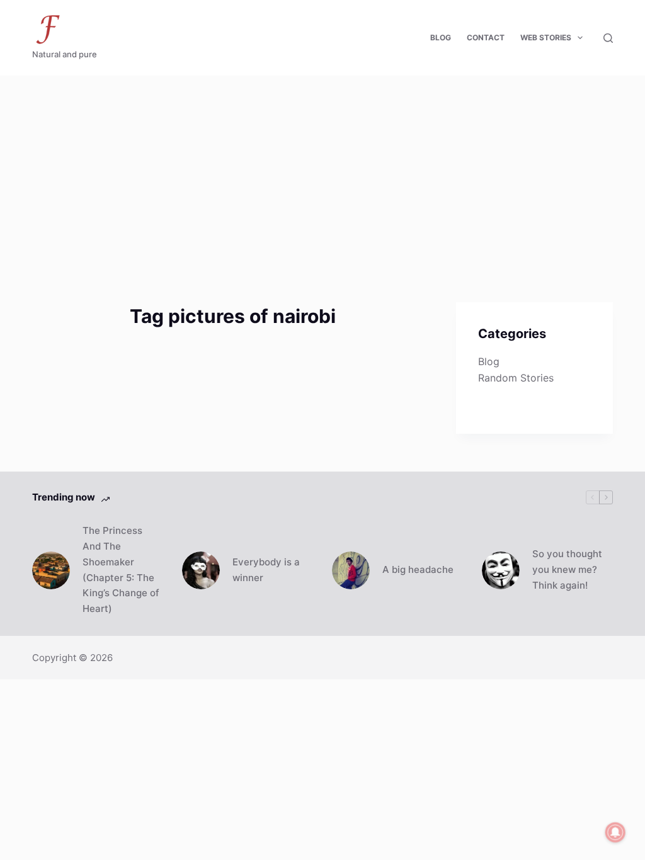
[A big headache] (351, 570)
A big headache (418, 569)
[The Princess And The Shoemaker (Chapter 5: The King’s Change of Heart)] (51, 570)
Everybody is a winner (266, 570)
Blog (440, 37)
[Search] (608, 38)
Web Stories (545, 37)
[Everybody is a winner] (201, 570)
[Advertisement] (322, 170)
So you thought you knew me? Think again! (567, 569)
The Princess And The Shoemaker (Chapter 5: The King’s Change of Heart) (121, 569)
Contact (486, 37)
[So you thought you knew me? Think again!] (501, 570)
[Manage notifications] (615, 832)
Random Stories (516, 377)
